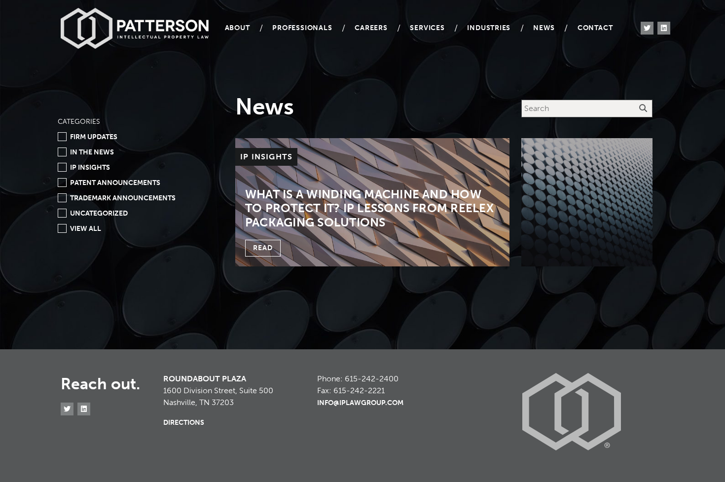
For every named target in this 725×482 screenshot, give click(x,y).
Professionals (302, 28)
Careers (371, 28)
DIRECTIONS (183, 422)
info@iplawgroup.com (360, 403)
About (237, 28)
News (544, 28)
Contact (595, 28)
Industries (488, 28)
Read (263, 248)
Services (427, 28)
